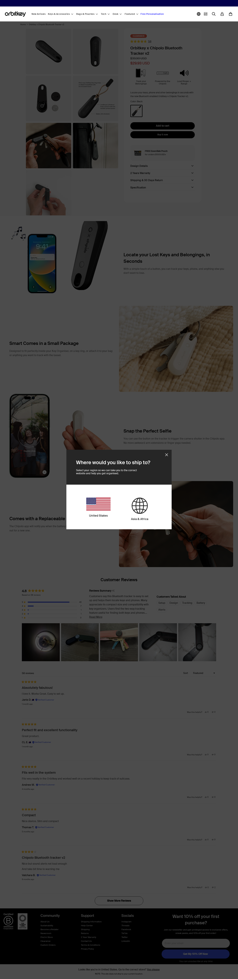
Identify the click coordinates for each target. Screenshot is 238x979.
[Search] (214, 14)
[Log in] (222, 14)
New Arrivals (38, 13)
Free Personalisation (152, 13)
